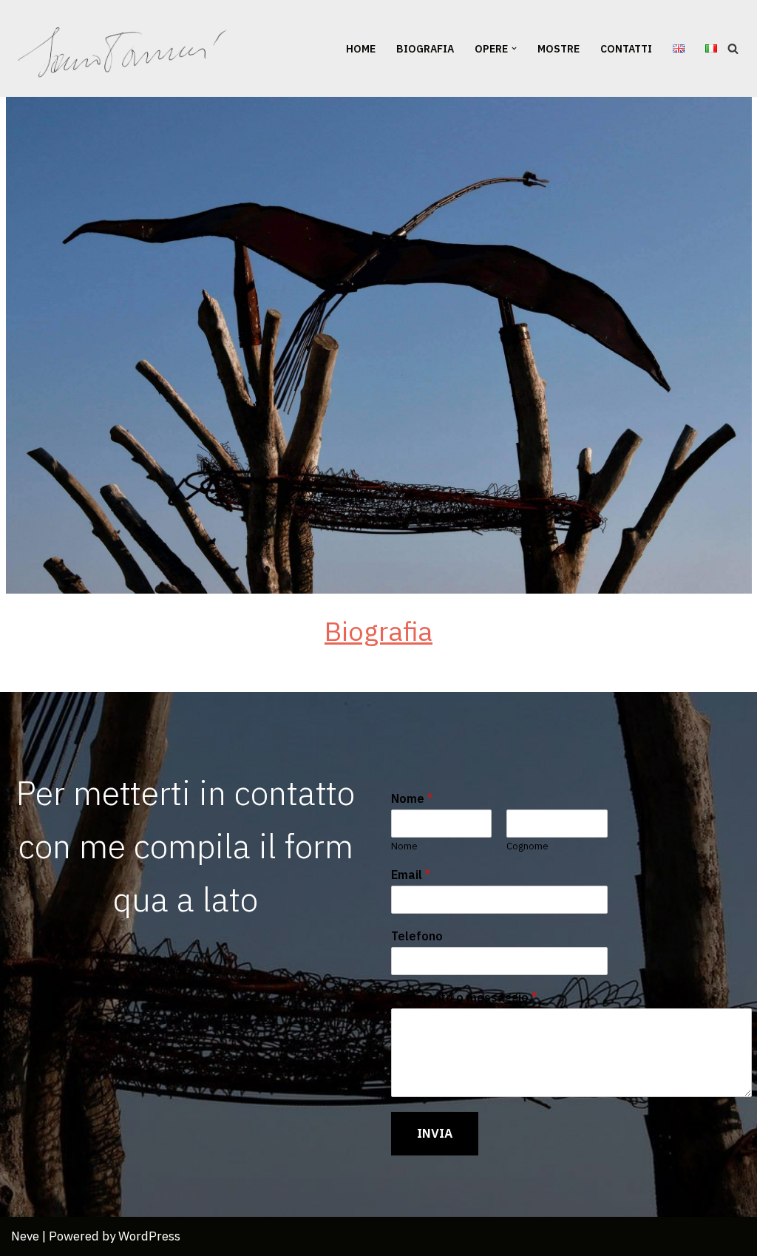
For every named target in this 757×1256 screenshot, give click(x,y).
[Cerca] (733, 48)
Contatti (626, 48)
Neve (25, 1236)
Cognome (527, 846)
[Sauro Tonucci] (124, 48)
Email (410, 874)
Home (361, 48)
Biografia (425, 48)
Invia (434, 1133)
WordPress (149, 1236)
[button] (514, 48)
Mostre (558, 48)
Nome (411, 798)
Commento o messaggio (464, 997)
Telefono (417, 936)
